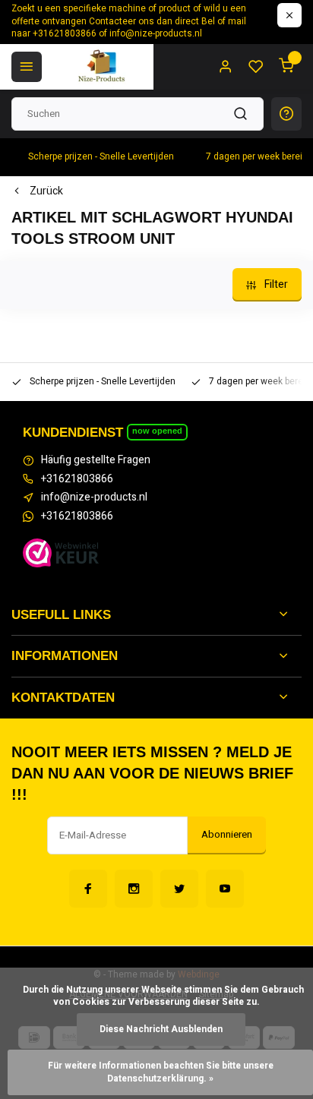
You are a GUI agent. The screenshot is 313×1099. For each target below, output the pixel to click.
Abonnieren (226, 834)
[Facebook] (88, 889)
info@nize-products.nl (94, 497)
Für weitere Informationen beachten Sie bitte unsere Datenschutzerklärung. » (162, 1072)
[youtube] (225, 889)
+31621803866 (77, 479)
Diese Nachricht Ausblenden (161, 1029)
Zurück (46, 191)
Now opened (157, 430)
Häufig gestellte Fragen (95, 460)
